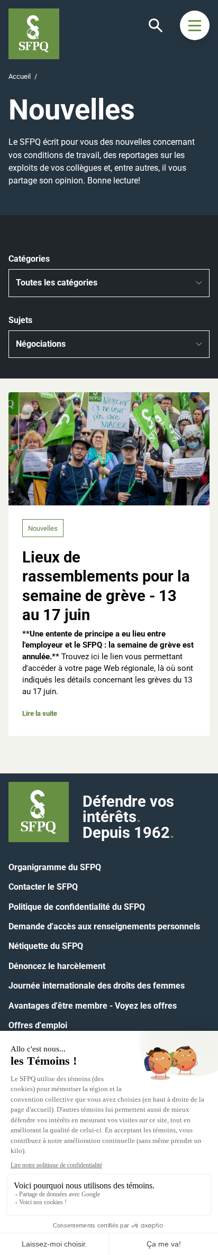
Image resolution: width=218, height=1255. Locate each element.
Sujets (20, 320)
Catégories (29, 259)
